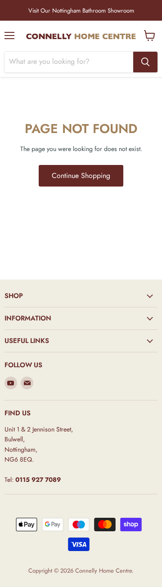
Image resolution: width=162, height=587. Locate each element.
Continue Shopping (81, 175)
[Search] (145, 62)
